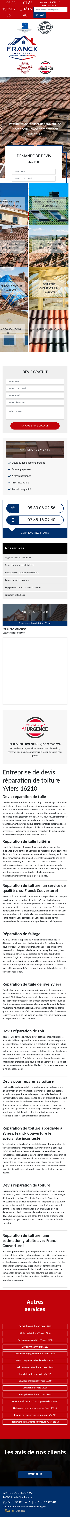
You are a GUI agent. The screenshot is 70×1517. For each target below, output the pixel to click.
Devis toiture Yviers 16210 (35, 1388)
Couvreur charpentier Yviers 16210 (35, 1381)
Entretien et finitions (15, 595)
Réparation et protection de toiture (22, 572)
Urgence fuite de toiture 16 (18, 558)
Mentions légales (38, 1506)
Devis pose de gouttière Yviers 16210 (35, 1340)
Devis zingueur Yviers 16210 (35, 1347)
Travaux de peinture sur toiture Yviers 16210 (35, 1415)
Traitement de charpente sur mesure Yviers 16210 (35, 1422)
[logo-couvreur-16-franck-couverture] (22, 48)
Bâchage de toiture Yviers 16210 (35, 1333)
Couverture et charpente (17, 580)
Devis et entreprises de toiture (19, 565)
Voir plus (35, 1474)
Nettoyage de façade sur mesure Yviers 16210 (35, 1408)
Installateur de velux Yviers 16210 (35, 1374)
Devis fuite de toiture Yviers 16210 (35, 1326)
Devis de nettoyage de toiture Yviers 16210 (35, 1354)
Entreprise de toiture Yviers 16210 (35, 1394)
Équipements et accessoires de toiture (23, 587)
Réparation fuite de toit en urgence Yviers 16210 (35, 1401)
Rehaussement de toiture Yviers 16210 (35, 1367)
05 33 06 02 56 (10, 9)
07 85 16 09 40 (27, 9)
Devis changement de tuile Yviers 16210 (35, 1360)
